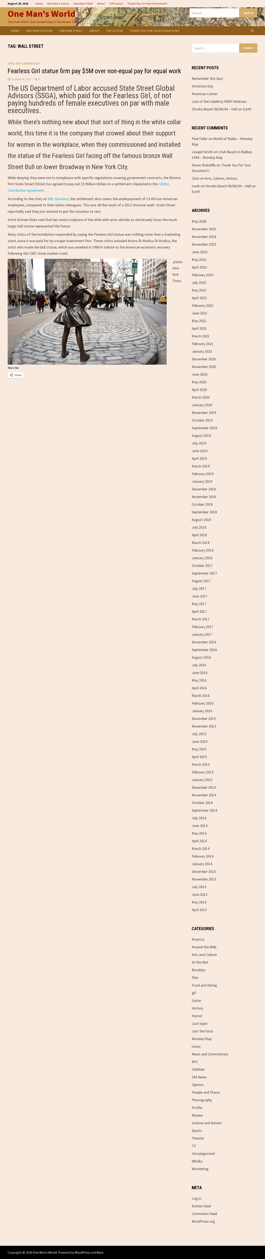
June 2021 (199, 313)
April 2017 (199, 611)
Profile (197, 1107)
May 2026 (199, 221)
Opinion (198, 1084)
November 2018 (204, 496)
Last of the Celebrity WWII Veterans (219, 101)
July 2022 (199, 282)
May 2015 (199, 749)
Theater (198, 1138)
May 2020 (199, 382)
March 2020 (201, 397)
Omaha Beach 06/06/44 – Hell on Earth (221, 109)
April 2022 (199, 297)
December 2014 (204, 787)
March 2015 (201, 764)
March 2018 (201, 542)
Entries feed (201, 1206)
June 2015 (199, 741)
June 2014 (199, 825)
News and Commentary (24, 63)
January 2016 (202, 710)
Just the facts (202, 1031)
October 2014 (202, 802)
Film (195, 977)
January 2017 (202, 634)
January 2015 (202, 779)
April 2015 (199, 756)
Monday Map (202, 1038)
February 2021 (202, 343)
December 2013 (204, 871)
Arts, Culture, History (221, 178)
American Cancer (205, 93)
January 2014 (202, 863)
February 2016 (202, 703)
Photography (202, 1100)
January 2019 (202, 481)
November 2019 (204, 412)
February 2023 (202, 274)
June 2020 (199, 374)
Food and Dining (204, 985)
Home (39, 3)
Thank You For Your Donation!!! (147, 3)
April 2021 (199, 328)
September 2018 (204, 512)
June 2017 (199, 596)
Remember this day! (207, 78)
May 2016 (199, 680)
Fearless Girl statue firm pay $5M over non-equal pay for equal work (94, 71)
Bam (100, 1252)
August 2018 (201, 519)
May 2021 (199, 320)
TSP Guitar (116, 3)
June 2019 (199, 450)
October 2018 (202, 504)
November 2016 (204, 642)
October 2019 (202, 420)
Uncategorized (203, 1153)
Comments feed (204, 1213)
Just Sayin (199, 1023)
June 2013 (199, 894)
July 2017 (199, 588)
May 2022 (199, 290)
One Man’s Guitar (58, 3)
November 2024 (204, 236)
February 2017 (202, 626)
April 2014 (199, 841)
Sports (197, 1130)
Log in (196, 1198)
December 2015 (204, 718)
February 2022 (202, 305)
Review (197, 1115)
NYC (195, 1061)
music (196, 1046)
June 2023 (199, 252)
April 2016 (199, 688)
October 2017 (202, 565)
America (198, 939)
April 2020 (199, 389)
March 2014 (201, 848)
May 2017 (199, 603)
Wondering (200, 1168)
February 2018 (202, 550)
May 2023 (199, 259)
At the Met (200, 962)
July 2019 (199, 443)
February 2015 (202, 772)
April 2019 (199, 458)
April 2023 (199, 267)
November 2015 (204, 726)
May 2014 (199, 833)
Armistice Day (202, 86)
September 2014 (204, 810)
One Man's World (41, 13)
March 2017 (201, 619)
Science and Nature (207, 1122)
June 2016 (199, 672)
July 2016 (199, 665)
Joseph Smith (202, 151)
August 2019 (201, 435)
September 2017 (204, 573)
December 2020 (204, 359)
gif (194, 992)
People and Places (206, 1092)
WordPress (82, 1252)
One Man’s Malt (83, 3)
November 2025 (204, 229)
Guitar (196, 1000)
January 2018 (202, 557)
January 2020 (202, 405)
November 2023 (204, 244)
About (101, 3)
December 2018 (204, 489)
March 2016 (201, 695)
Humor (197, 1015)
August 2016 (201, 657)
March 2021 (201, 336)
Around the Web (204, 947)
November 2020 (204, 366)
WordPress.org (203, 1221)
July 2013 (199, 886)
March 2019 (201, 466)
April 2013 (199, 909)
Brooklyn (199, 970)
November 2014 (204, 795)
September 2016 (204, 649)
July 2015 (199, 733)
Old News (199, 1077)
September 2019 (204, 427)
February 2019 (202, 473)
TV (194, 1145)
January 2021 (202, 351)
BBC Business (58, 198)
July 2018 (199, 527)
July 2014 (199, 818)
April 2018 (199, 535)
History (197, 1008)
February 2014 (202, 856)
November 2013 (204, 879)
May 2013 (199, 902)
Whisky (197, 1161)
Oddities (198, 1069)
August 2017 (201, 580)
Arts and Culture (204, 954)
